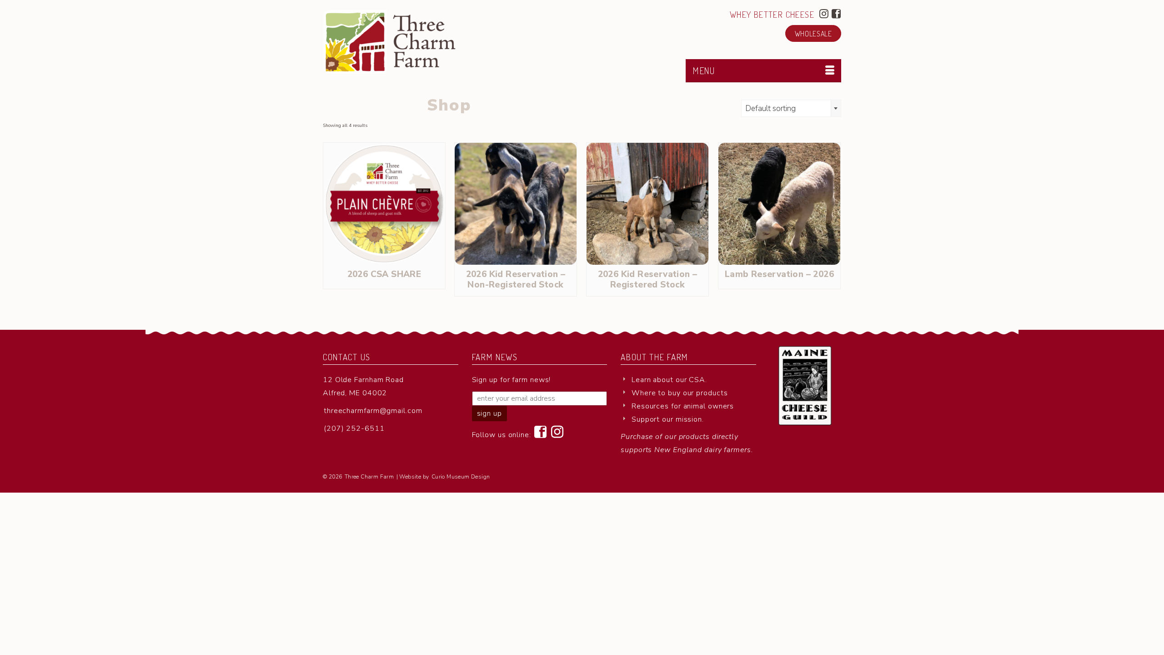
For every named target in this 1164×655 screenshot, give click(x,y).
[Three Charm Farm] (405, 41)
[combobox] (791, 108)
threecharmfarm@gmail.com (373, 411)
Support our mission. (668, 419)
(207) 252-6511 (354, 428)
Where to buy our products (680, 393)
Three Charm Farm (369, 476)
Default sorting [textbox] (770, 108)
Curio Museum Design (460, 476)
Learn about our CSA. (669, 380)
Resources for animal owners (683, 406)
